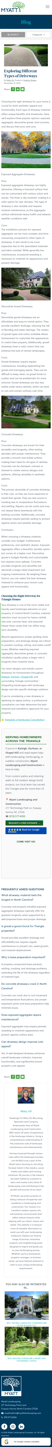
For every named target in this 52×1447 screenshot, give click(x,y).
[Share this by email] (23, 89)
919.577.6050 (10, 1417)
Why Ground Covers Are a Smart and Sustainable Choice (27, 1359)
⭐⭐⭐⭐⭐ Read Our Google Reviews (23, 830)
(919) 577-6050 (17, 816)
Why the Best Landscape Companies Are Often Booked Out (27, 1324)
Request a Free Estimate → (24, 823)
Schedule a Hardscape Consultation (25, 719)
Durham (15, 676)
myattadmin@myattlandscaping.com (22, 1413)
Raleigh (5, 676)
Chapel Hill (27, 676)
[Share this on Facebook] (13, 89)
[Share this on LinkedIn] (18, 89)
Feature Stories (29, 80)
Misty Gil (10, 80)
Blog (26, 22)
